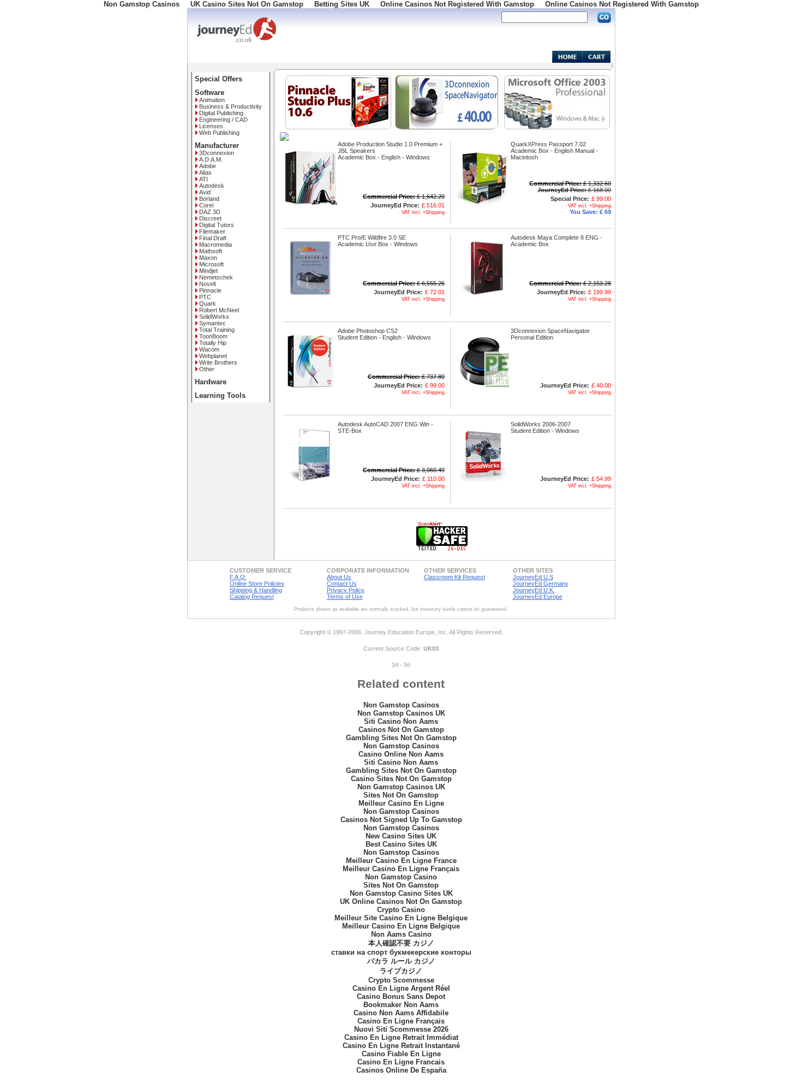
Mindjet (208, 270)
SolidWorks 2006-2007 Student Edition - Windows (545, 427)
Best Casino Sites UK (401, 844)
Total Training (217, 329)
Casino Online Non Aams (401, 754)
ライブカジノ (401, 971)
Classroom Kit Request (454, 577)
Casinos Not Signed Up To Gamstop (401, 820)
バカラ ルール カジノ (401, 961)
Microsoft (211, 264)
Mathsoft (210, 251)
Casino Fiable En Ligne (401, 1054)
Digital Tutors (216, 225)
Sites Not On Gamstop (401, 795)
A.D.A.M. (211, 159)
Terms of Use (345, 596)
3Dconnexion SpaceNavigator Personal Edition (550, 334)
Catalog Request (252, 596)
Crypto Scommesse (401, 980)
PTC (205, 297)
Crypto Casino (401, 910)
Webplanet (213, 356)
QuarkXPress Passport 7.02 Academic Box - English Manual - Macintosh (554, 150)
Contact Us (342, 583)
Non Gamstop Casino (401, 877)
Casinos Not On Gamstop (401, 729)
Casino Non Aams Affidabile (401, 1013)
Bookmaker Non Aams (401, 1005)
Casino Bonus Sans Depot (401, 996)
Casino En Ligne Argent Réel (401, 988)
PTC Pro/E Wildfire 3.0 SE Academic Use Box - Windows (378, 240)
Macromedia (215, 244)
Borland (209, 198)
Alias (205, 172)
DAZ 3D (209, 212)
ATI (203, 179)
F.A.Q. (238, 577)
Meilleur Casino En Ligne (401, 803)
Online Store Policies (257, 583)
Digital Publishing (221, 113)
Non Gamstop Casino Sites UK (401, 893)
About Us (339, 577)
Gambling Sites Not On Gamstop (401, 738)
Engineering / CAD (223, 119)
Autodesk (211, 185)
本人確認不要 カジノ (401, 943)
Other (206, 369)
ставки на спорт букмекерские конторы (401, 952)
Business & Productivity (230, 106)
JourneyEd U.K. (534, 590)
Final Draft (212, 238)
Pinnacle (210, 290)
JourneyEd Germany (540, 583)
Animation (212, 100)
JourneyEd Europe (537, 596)
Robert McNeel (219, 310)
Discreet (210, 218)
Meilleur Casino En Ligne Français (401, 869)
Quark (207, 303)
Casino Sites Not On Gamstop (401, 779)
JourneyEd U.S (533, 577)
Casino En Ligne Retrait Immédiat (401, 1037)
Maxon (208, 257)
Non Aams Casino (401, 934)
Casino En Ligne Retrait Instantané (401, 1046)
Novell (207, 284)
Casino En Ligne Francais (401, 1062)
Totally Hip (212, 343)
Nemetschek (216, 277)
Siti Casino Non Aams (401, 721)
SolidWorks (214, 316)
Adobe (207, 166)
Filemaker (212, 231)
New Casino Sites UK (401, 836)
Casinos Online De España (401, 1070)
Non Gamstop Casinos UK (401, 713)
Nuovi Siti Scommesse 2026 (401, 1029)
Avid (205, 192)
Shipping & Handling (256, 590)
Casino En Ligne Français (401, 1021)
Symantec (212, 323)
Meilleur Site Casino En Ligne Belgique (401, 918)
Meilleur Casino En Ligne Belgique (401, 926)
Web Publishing (219, 132)
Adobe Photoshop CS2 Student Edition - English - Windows (384, 334)
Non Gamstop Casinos (401, 705)
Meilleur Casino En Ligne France (401, 860)
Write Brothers (218, 362)
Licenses (211, 126)
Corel (206, 205)
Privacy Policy (345, 590)
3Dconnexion (216, 153)
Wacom (209, 349)
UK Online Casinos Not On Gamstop (401, 901)
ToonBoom (213, 336)
